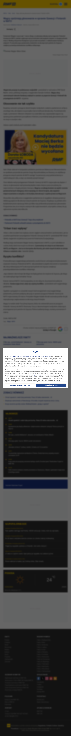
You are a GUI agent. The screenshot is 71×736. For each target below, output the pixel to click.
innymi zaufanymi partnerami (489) (40, 356)
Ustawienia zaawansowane (20, 385)
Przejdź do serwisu (51, 385)
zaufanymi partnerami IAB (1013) (19, 356)
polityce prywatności (40, 375)
